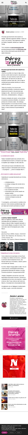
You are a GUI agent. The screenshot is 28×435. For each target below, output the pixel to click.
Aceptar (4, 432)
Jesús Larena (10, 32)
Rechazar (12, 432)
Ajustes (18, 432)
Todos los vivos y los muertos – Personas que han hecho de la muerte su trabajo (14, 152)
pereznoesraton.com (17, 47)
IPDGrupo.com (22, 49)
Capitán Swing (23, 152)
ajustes (14, 429)
